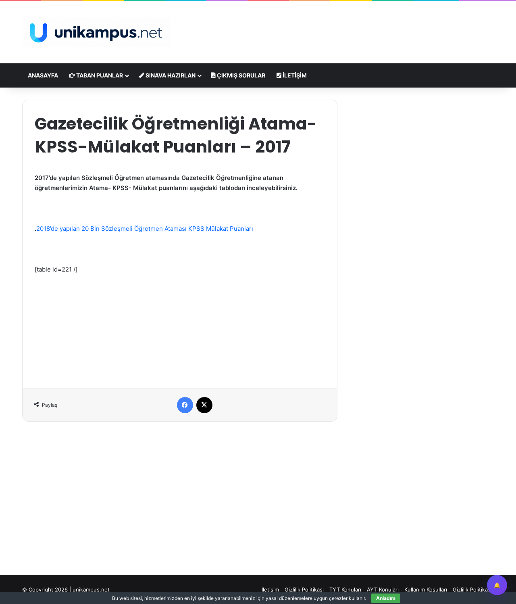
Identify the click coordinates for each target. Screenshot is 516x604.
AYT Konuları (383, 589)
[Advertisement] (338, 27)
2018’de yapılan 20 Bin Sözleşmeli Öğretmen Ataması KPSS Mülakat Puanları (144, 228)
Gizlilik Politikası (304, 589)
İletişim (294, 75)
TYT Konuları (345, 589)
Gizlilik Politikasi (472, 589)
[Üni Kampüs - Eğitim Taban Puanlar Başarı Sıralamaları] (96, 32)
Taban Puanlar (99, 75)
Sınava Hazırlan (170, 75)
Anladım (385, 598)
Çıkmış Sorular (240, 75)
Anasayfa (43, 75)
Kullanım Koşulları (425, 589)
